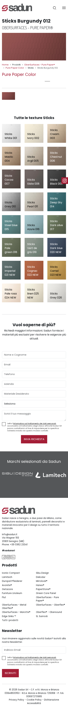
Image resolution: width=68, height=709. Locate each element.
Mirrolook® (41, 581)
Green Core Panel (46, 593)
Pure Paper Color (15, 67)
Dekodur (40, 577)
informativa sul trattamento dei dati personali (34, 423)
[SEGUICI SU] (64, 180)
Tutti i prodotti (10, 620)
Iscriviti (10, 673)
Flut (4, 597)
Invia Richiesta (34, 439)
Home (5, 64)
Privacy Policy (16, 699)
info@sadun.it (9, 534)
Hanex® (40, 585)
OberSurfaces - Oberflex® (50, 604)
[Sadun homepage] (17, 7)
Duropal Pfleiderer (12, 581)
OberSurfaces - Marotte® (16, 612)
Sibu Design (42, 573)
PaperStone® (43, 589)
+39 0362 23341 (19, 544)
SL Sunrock (42, 616)
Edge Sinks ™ (9, 616)
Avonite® (7, 585)
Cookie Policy (34, 699)
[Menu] (64, 8)
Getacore (7, 589)
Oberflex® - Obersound (49, 612)
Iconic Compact (11, 573)
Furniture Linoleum (12, 593)
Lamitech (7, 577)
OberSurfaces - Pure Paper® (39, 64)
